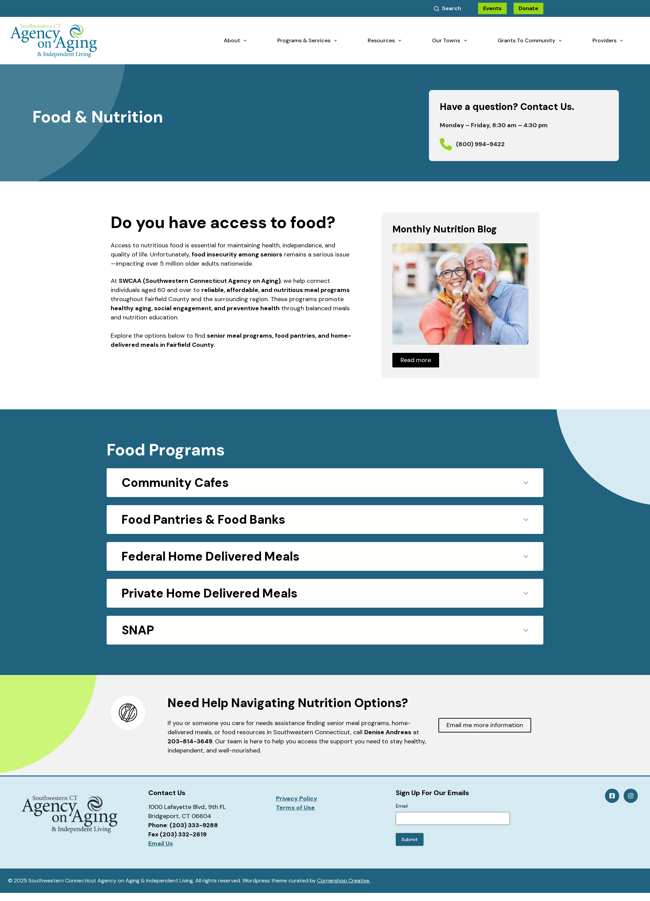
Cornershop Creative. (343, 880)
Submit (410, 839)
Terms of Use (295, 808)
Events (492, 8)
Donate (528, 8)
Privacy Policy (296, 798)
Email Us (160, 843)
